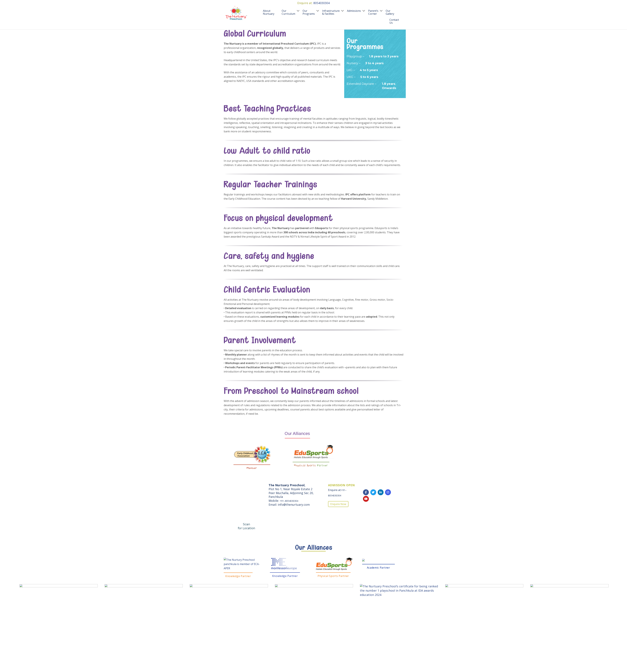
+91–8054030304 (289, 500)
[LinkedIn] (381, 492)
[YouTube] (366, 499)
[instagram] (388, 492)
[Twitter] (373, 492)
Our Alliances (313, 548)
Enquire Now (338, 504)
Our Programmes (365, 44)
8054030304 (321, 3)
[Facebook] (366, 492)
